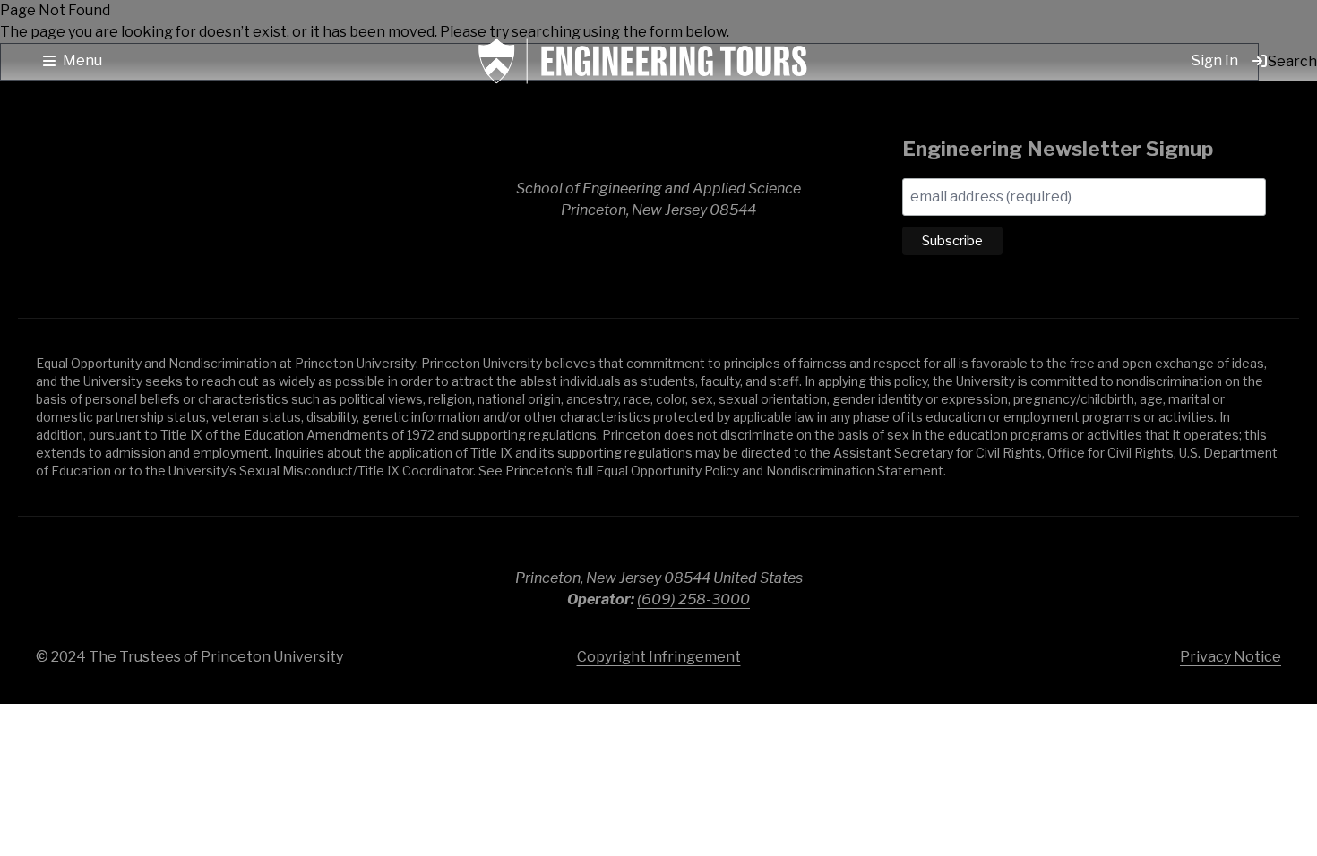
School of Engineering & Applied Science (161, 199)
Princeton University (1164, 581)
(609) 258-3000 (693, 599)
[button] (72, 61)
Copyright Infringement (659, 656)
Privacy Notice (1230, 656)
